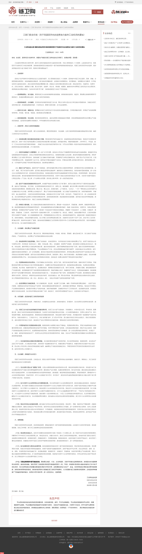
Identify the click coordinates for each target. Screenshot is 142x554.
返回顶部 (54, 520)
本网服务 (38, 533)
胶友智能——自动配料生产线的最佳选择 (117, 60)
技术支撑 (80, 533)
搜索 (99, 12)
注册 (36, 2)
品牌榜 (75, 22)
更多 (129, 33)
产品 (51, 8)
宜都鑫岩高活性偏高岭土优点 (113, 78)
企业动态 (108, 33)
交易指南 (49, 533)
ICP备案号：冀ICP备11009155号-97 (71, 542)
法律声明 (59, 533)
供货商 (58, 8)
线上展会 (64, 22)
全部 (45, 8)
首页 (13, 22)
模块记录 (121, 533)
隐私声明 (69, 533)
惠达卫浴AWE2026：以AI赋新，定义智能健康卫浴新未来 (122, 52)
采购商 (66, 8)
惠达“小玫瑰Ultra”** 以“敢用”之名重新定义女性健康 (120, 43)
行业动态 (26, 27)
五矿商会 (114, 22)
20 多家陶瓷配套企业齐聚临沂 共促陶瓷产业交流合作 (121, 65)
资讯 (72, 8)
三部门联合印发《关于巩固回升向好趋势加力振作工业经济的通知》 (53, 27)
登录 (30, 2)
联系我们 (111, 533)
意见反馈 (90, 533)
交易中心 (23, 22)
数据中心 (86, 22)
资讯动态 (101, 22)
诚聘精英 (101, 533)
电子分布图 (126, 22)
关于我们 (28, 533)
